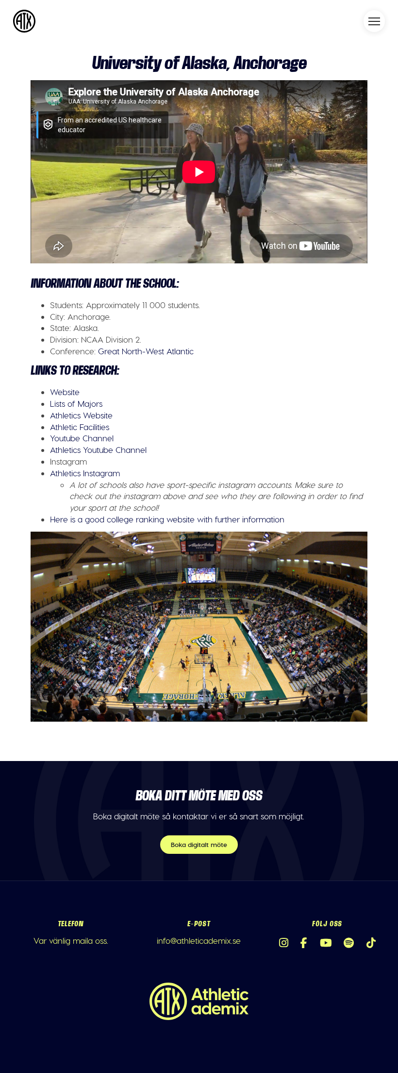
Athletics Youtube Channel (98, 449)
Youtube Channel (82, 438)
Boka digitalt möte (199, 844)
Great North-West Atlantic (146, 351)
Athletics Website (81, 415)
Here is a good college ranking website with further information (167, 519)
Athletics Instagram (85, 473)
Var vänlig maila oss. (70, 940)
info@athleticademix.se (199, 940)
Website (65, 392)
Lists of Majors (76, 403)
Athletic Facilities (79, 427)
